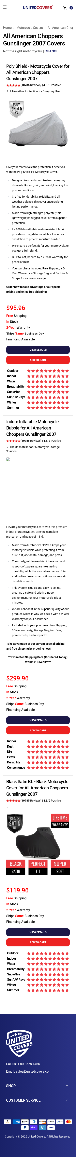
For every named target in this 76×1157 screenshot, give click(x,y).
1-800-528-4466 (28, 1064)
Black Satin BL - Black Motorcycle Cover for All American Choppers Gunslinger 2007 (37, 788)
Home (7, 27)
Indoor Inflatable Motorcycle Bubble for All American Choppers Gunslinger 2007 (32, 428)
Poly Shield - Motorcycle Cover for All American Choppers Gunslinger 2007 (37, 72)
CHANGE (51, 51)
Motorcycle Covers (29, 27)
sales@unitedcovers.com (33, 1071)
